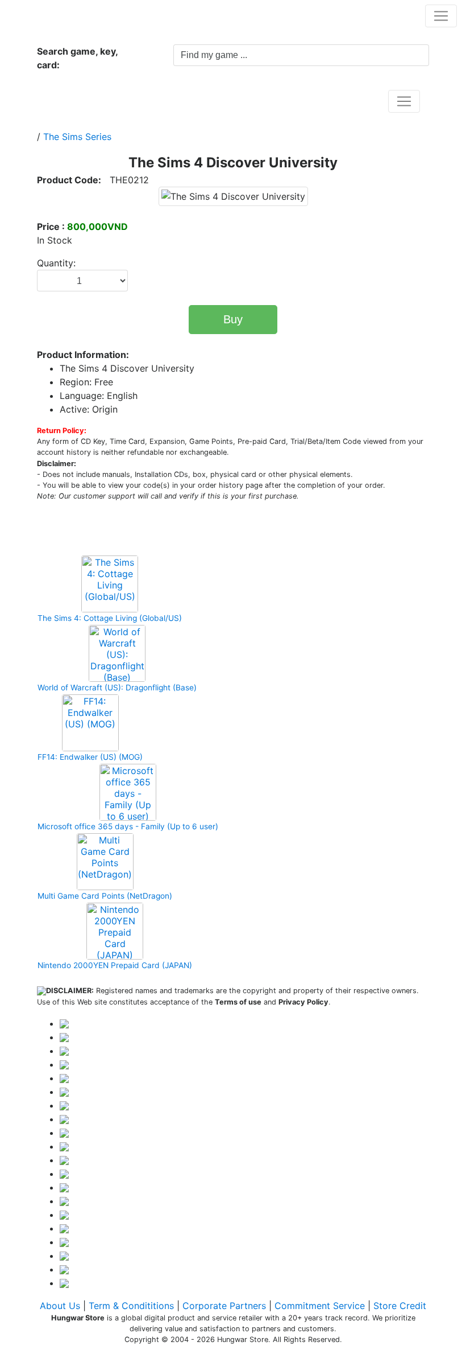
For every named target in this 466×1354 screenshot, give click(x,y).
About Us (60, 1305)
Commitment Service (319, 1305)
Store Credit (399, 1305)
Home (62, 101)
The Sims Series (77, 136)
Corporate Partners (224, 1305)
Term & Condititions (131, 1305)
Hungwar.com (46, 15)
